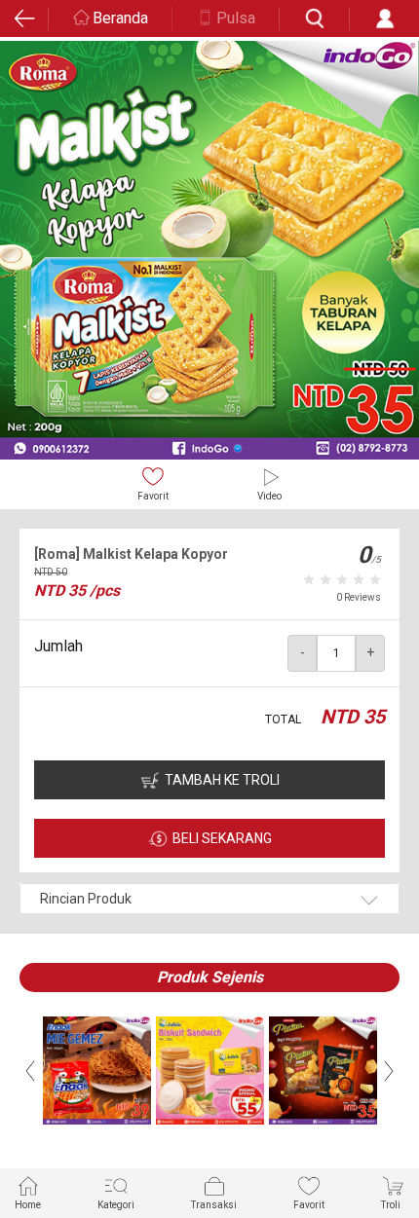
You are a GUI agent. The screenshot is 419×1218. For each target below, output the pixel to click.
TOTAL (283, 719)
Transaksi (214, 1205)
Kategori (115, 1205)
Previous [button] (30, 1071)
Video (269, 496)
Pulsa (235, 18)
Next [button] (388, 1071)
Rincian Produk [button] (86, 898)
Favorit (153, 496)
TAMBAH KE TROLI (222, 780)
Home (28, 1205)
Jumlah (58, 646)
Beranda (120, 18)
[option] (209, 250)
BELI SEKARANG (222, 838)
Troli (390, 1205)
